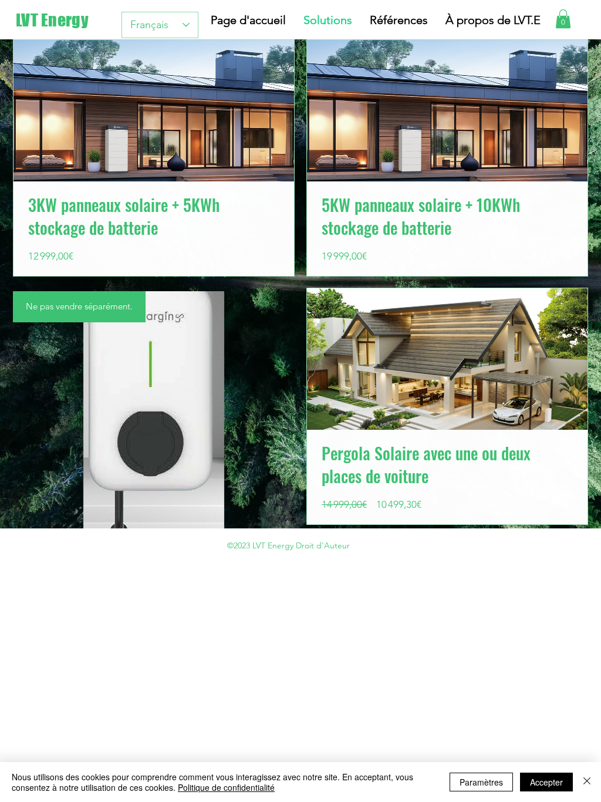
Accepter (546, 782)
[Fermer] (587, 782)
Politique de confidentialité (226, 787)
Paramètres (481, 782)
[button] (563, 18)
